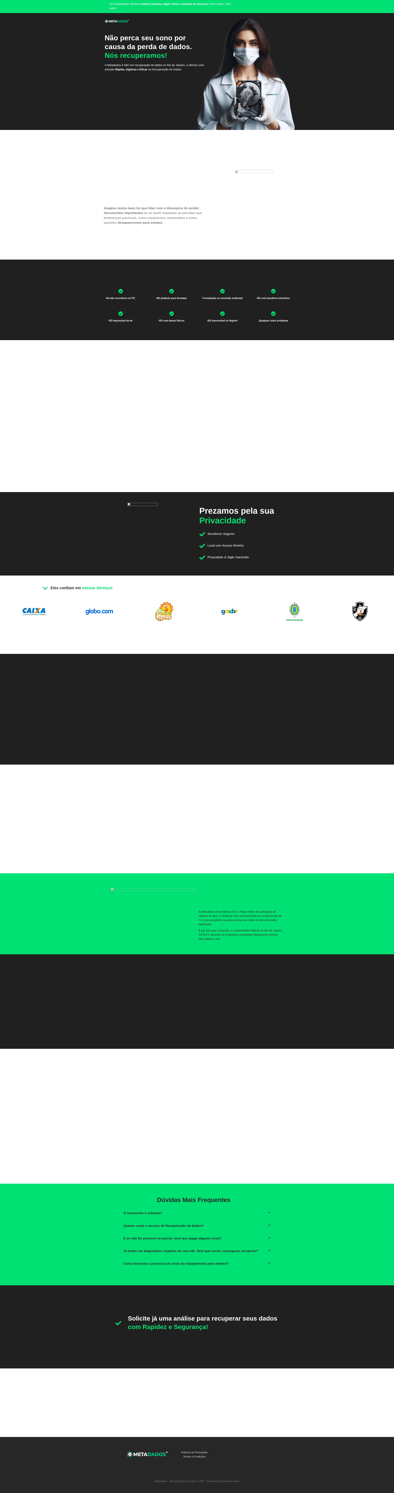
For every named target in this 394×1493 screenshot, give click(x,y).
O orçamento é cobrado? (142, 1213)
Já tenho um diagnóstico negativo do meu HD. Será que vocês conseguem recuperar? (190, 1251)
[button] (197, 1213)
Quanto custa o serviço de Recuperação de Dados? (163, 1225)
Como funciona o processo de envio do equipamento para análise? (175, 1263)
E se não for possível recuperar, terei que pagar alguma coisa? (172, 1238)
